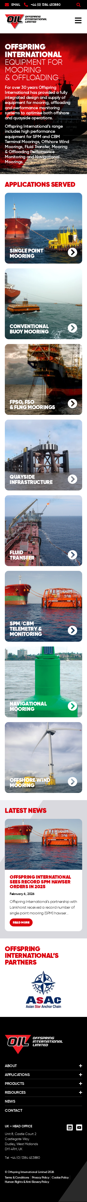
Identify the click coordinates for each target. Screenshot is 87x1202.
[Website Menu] (78, 20)
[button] (78, 4)
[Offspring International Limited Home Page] (34, 1044)
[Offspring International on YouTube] (79, 1127)
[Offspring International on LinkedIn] (70, 1127)
